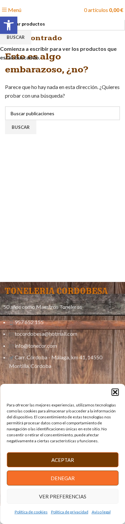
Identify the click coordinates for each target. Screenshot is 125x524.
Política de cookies (31, 511)
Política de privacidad (69, 511)
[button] (115, 392)
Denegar (63, 478)
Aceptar (62, 460)
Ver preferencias (62, 496)
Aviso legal (101, 511)
